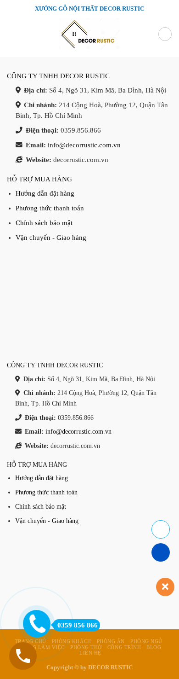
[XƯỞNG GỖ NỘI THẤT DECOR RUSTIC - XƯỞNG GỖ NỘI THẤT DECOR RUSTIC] (89, 34)
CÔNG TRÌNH (124, 647)
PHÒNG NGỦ (146, 641)
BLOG (153, 647)
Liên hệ (90, 653)
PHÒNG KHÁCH (71, 641)
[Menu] (12, 34)
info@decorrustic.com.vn (84, 145)
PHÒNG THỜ (86, 647)
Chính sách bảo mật (44, 222)
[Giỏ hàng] (165, 34)
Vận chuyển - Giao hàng (51, 237)
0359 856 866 (77, 625)
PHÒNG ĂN (111, 641)
